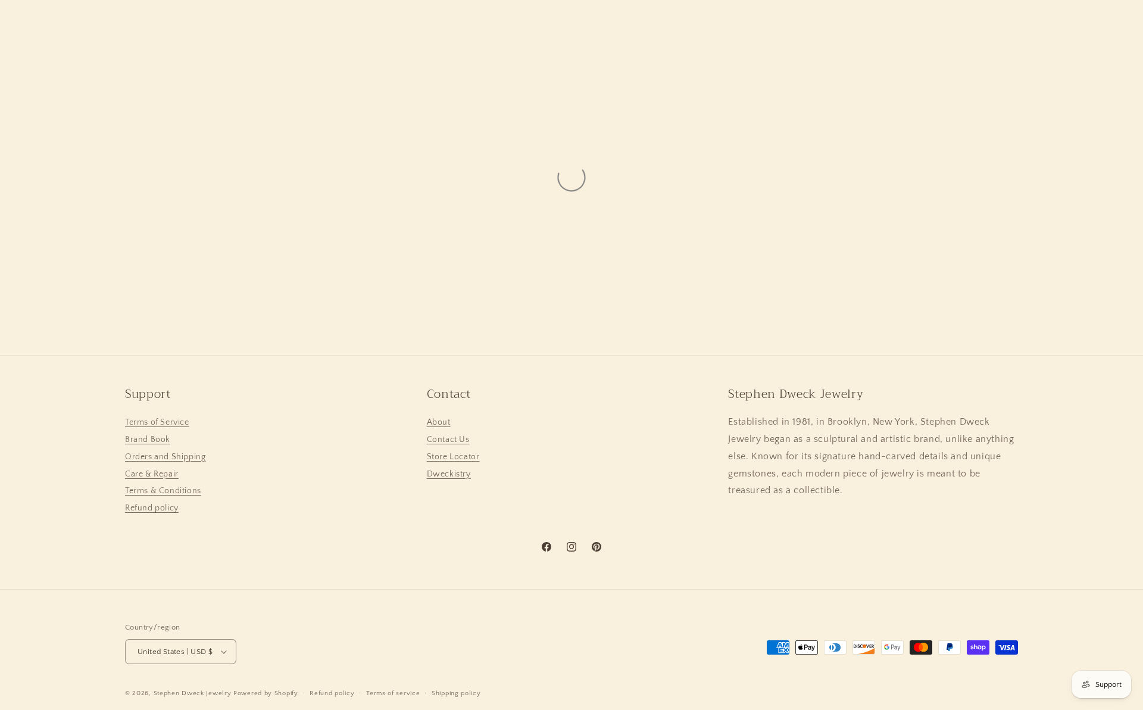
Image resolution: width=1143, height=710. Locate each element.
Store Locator (453, 457)
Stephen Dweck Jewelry (193, 693)
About (439, 422)
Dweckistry (449, 474)
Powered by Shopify (265, 693)
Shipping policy (456, 693)
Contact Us (448, 439)
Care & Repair (152, 474)
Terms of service (393, 693)
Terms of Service (157, 422)
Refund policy (152, 508)
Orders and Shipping (165, 457)
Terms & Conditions (163, 491)
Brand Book (147, 439)
